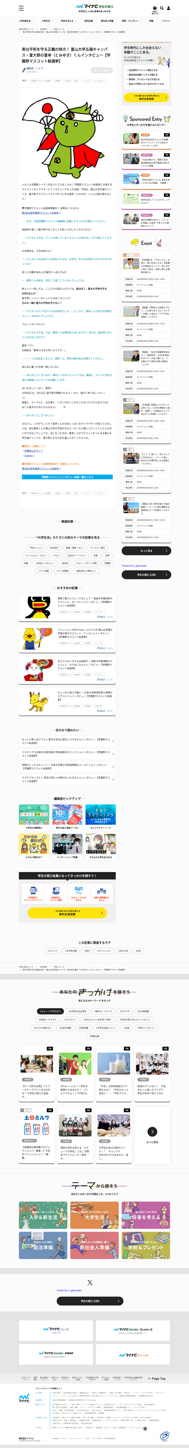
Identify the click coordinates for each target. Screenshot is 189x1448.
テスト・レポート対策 (86, 563)
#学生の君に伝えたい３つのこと (135, 1020)
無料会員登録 (67, 913)
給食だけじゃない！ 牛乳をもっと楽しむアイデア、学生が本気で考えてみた (151, 1089)
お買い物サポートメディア (133, 1410)
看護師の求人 (97, 1420)
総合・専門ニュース (79, 1404)
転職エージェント (113, 1417)
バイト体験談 (62, 571)
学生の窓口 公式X (146, 575)
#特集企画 (94, 1036)
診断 (107, 555)
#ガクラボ (124, 1011)
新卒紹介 (100, 1417)
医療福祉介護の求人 (146, 1396)
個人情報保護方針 (110, 1438)
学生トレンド (59, 29)
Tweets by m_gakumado (134, 566)
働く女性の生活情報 (59, 1407)
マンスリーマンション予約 (155, 1410)
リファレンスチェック (137, 1427)
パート (54, 1396)
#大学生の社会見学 (77, 1011)
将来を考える (67, 21)
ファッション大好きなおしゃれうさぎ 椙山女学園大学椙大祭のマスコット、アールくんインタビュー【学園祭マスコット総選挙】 (85, 633)
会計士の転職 (145, 1417)
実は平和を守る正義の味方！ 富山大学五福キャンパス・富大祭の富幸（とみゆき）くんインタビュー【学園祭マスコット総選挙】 (74, 32)
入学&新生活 (25, 21)
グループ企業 (96, 1438)
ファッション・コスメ (35, 555)
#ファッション (104, 951)
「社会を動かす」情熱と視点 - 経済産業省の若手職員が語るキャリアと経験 (155, 163)
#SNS (138, 951)
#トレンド (53, 951)
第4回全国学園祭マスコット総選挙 (40, 213)
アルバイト (160, 1393)
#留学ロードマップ (103, 1011)
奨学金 (65, 563)
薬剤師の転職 (84, 1420)
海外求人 (127, 1393)
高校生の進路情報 (58, 1400)
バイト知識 (43, 571)
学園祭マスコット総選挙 (41, 81)
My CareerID (96, 1410)
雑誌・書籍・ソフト (77, 1407)
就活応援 (88, 21)
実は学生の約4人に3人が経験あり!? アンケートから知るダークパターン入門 (154, 143)
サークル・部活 (97, 548)
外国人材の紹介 (86, 1423)
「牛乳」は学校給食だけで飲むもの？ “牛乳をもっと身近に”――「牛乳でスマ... (113, 1089)
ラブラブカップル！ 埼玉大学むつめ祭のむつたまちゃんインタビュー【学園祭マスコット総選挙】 (66, 779)
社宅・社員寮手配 (119, 1427)
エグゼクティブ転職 (130, 1417)
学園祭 (57, 81)
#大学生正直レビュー (106, 1028)
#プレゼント (70, 1020)
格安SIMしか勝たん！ (86, 571)
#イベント (99, 612)
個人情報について (44, 1379)
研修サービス (57, 1427)
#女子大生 (123, 951)
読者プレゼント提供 (77, 1379)
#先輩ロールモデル (48, 1020)
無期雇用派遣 (154, 1420)
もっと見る (146, 551)
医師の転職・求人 (127, 1420)
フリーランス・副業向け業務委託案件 (122, 1396)
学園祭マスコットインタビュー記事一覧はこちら (67, 477)
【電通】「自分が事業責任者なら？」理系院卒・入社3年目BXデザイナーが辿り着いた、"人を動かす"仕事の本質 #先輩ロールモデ (155, 358)
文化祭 (67, 81)
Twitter (28, 455)
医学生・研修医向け (99, 1393)
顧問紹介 (73, 1420)
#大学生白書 (71, 951)
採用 (87, 1438)
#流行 (87, 951)
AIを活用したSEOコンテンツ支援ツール (67, 1413)
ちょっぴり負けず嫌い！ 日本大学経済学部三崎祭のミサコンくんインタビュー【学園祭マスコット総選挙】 (85, 696)
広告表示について (65, 1379)
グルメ (56, 555)
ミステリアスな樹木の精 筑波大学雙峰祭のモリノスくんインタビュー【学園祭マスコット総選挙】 (66, 754)
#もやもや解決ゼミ (43, 1028)
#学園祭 (87, 612)
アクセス (64, 1438)
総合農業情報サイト (123, 1407)
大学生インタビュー (45, 563)
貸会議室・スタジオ (103, 1427)
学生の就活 (56, 1393)
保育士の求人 (141, 1420)
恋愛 (96, 555)
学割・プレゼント (130, 21)
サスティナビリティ (76, 1438)
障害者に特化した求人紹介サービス (92, 1396)
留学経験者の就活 (69, 1393)
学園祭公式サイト (33, 451)
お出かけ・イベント (76, 555)
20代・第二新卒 (88, 1417)
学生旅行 (54, 548)
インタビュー (99, 81)
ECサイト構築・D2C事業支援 (63, 1410)
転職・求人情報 (115, 1393)
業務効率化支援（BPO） (74, 1427)
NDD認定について (117, 1379)
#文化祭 (98, 706)
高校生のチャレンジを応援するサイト (103, 1404)
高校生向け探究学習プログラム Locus (82, 1400)
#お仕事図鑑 (143, 1011)
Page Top (159, 1378)
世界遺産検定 (108, 1407)
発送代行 (89, 1427)
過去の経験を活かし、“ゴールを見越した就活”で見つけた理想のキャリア (155, 223)
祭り (76, 81)
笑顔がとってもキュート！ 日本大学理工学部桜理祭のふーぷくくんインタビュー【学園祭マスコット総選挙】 (64, 767)
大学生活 (46, 21)
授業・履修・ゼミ (74, 548)
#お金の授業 (65, 1028)
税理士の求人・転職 (59, 1420)
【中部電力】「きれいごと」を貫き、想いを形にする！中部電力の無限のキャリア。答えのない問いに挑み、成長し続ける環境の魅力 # (155, 266)
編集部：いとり (35, 68)
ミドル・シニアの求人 (68, 1396)
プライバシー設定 (105, 1378)
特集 (151, 21)
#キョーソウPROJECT (50, 1011)
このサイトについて (25, 1379)
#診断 (126, 1028)
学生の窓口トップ (26, 29)
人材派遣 (55, 1417)
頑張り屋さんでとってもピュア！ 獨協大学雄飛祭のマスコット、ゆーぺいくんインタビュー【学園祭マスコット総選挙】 (85, 602)
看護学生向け (84, 1393)
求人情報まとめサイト (60, 1404)
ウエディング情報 (94, 1407)
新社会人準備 (107, 21)
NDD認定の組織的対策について (133, 1379)
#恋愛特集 (83, 1028)
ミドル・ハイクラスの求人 (143, 1393)
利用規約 (35, 1379)
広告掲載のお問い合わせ (92, 1379)
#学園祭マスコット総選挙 (69, 612)
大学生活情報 (149, 1404)
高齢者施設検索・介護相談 (94, 1413)
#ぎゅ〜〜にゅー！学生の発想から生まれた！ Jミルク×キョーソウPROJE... (74, 1089)
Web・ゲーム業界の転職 (71, 1417)
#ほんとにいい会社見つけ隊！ (98, 1020)
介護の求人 (56, 1423)
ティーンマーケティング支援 (130, 1404)
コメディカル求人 (111, 1420)
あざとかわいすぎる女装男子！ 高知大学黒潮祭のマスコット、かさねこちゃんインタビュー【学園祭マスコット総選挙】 (85, 664)
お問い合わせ (54, 1379)
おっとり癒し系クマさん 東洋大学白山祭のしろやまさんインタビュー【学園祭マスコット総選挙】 (66, 741)
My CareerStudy (83, 1410)
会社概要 (55, 1438)
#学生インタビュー (146, 1028)
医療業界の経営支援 (70, 1423)
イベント (166, 21)
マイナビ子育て (139, 1407)
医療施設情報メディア (112, 1410)
